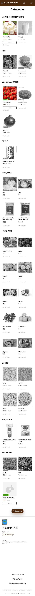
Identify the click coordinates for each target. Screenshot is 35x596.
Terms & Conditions (25, 593)
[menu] (2, 3)
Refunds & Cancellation (11, 593)
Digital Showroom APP (25, 590)
